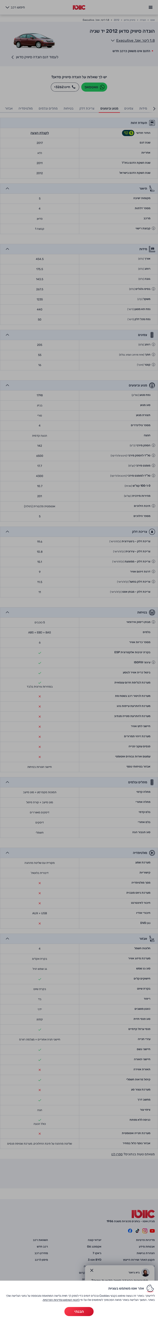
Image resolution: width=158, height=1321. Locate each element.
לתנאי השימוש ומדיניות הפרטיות (61, 1300)
